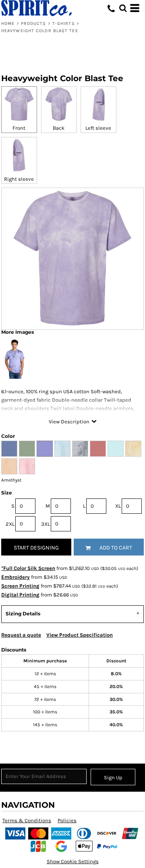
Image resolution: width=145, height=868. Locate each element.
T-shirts (63, 23)
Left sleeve (98, 128)
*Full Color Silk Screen (28, 568)
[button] (123, 8)
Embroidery (15, 577)
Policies (67, 820)
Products (33, 23)
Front (18, 128)
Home (7, 23)
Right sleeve (19, 179)
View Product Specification (79, 635)
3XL (45, 524)
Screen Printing (20, 586)
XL (118, 506)
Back (58, 128)
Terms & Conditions (26, 820)
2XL (10, 524)
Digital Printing (20, 595)
